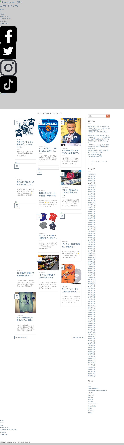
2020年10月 (92, 205)
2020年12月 (92, 202)
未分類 (90, 412)
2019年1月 (91, 251)
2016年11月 (92, 308)
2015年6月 (91, 345)
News (2, 12)
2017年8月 (91, 288)
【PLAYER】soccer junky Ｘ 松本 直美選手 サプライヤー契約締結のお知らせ (98, 146)
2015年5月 (91, 347)
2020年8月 (91, 209)
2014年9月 (91, 365)
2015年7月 (91, 343)
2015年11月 (92, 334)
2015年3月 (91, 352)
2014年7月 (91, 369)
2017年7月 (91, 290)
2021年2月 (91, 198)
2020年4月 (91, 218)
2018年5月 (91, 268)
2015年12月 (92, 332)
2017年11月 (92, 281)
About (2, 425)
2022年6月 (91, 178)
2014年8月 (91, 367)
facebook (20, 139)
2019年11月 (92, 229)
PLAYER (90, 401)
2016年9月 (91, 312)
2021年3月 (91, 196)
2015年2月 (91, 354)
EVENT (90, 393)
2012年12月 (92, 374)
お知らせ (91, 410)
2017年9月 (91, 286)
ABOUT (2, 14)
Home (2, 9)
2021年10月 (92, 187)
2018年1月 (91, 277)
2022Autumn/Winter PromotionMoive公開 (95, 155)
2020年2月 (91, 222)
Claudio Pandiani (93, 388)
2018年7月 (91, 264)
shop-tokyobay (92, 404)
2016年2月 (91, 327)
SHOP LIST (3, 21)
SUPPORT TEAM (5, 18)
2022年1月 (91, 183)
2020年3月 (91, 220)
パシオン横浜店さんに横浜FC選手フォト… (70, 192)
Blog (89, 386)
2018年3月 (91, 273)
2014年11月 (92, 360)
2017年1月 (91, 303)
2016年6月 (91, 319)
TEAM (90, 408)
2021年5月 (91, 192)
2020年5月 (91, 216)
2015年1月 (91, 356)
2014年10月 (92, 363)
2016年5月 (91, 321)
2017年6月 (91, 292)
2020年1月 (91, 224)
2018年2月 (91, 275)
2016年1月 (91, 330)
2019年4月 (91, 244)
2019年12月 (92, 227)
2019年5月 (91, 242)
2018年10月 (92, 257)
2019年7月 (91, 238)
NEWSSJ (90, 399)
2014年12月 (92, 358)
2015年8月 (91, 341)
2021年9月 (91, 189)
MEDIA (90, 397)
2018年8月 (91, 262)
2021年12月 (92, 185)
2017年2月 (91, 301)
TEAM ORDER (4, 16)
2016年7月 (91, 317)
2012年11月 (92, 376)
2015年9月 (91, 338)
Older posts (21, 337)
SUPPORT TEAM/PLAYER (8, 430)
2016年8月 (91, 314)
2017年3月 (91, 299)
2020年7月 (91, 211)
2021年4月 (91, 194)
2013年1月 (91, 371)
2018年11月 (92, 255)
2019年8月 (91, 235)
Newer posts (78, 337)
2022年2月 (91, 181)
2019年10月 (92, 231)
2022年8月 (91, 176)
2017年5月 (91, 295)
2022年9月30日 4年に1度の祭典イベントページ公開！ (98, 151)
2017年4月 (91, 297)
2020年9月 (91, 207)
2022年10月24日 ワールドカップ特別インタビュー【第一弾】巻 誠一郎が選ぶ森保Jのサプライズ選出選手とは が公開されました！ (99, 139)
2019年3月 (91, 246)
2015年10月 (92, 336)
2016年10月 (92, 310)
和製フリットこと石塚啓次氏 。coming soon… (25, 144)
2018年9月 (91, 260)
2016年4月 (91, 323)
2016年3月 (91, 325)
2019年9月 (91, 233)
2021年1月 (91, 200)
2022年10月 (92, 174)
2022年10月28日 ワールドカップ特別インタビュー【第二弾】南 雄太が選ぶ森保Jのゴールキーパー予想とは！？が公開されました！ (99, 130)
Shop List (3, 432)
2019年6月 (91, 240)
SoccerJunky (92, 406)
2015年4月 (91, 349)
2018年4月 (91, 271)
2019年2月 (91, 249)
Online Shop (3, 23)
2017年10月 (92, 284)
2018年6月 (91, 266)
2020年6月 (91, 213)
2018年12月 (92, 253)
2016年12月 (92, 306)
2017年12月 (92, 279)
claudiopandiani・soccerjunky (97, 390)
